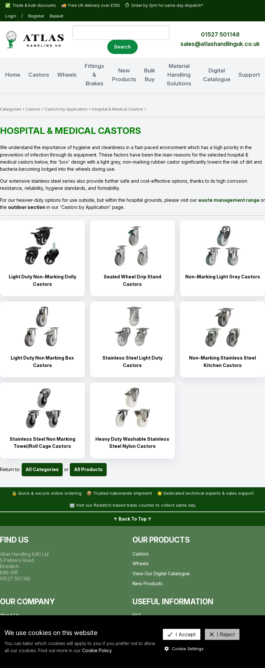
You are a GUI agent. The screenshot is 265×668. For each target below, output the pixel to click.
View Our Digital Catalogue (161, 573)
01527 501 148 (15, 578)
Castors (38, 74)
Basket (56, 15)
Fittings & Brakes (94, 75)
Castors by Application (66, 109)
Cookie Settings (188, 648)
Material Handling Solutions (179, 75)
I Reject (226, 634)
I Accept (185, 634)
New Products (124, 74)
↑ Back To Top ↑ (132, 519)
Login (10, 15)
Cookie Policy (96, 650)
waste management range (229, 200)
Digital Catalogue (216, 74)
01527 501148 (220, 34)
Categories (10, 109)
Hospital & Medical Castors (117, 109)
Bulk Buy (149, 74)
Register (36, 15)
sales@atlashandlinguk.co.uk (220, 43)
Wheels (67, 74)
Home (12, 74)
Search (122, 46)
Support (249, 74)
